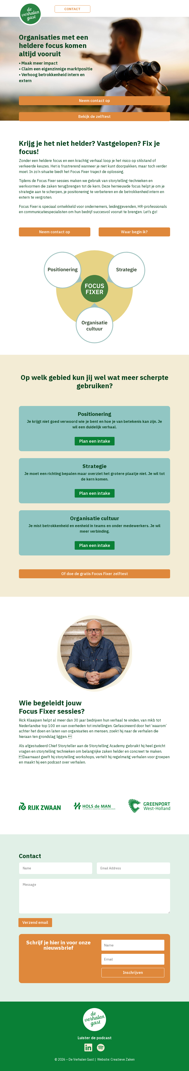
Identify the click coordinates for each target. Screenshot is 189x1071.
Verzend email (35, 922)
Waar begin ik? (134, 231)
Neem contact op (94, 100)
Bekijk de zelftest (94, 116)
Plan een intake (94, 441)
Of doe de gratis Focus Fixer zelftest (94, 573)
